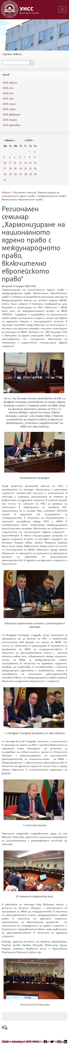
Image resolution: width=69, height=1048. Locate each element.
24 (5, 174)
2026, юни (8, 93)
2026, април (9, 103)
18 (10, 168)
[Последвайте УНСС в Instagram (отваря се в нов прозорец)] (58, 1041)
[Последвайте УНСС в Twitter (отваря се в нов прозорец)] (52, 1041)
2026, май (8, 98)
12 (15, 162)
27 (20, 174)
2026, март (9, 109)
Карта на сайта (14, 1041)
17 (5, 168)
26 (15, 174)
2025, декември (11, 124)
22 (30, 168)
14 (25, 162)
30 (35, 174)
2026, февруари (11, 114)
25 (10, 174)
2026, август (10, 82)
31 (5, 179)
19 (15, 168)
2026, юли (8, 87)
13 (20, 162)
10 (5, 162)
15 (30, 162)
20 (20, 168)
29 (30, 174)
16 (35, 162)
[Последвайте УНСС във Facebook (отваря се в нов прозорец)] (45, 1041)
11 (10, 162)
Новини (6, 192)
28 (25, 174)
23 (35, 168)
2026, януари (10, 119)
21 (25, 168)
